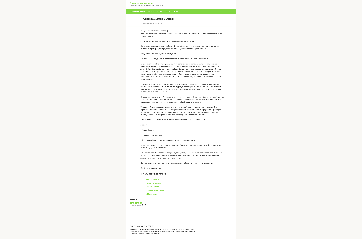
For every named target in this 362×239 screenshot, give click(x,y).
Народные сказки (138, 11)
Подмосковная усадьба (155, 190)
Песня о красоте (152, 187)
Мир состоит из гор (153, 179)
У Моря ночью (151, 194)
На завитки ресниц (153, 183)
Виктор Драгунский (155, 23)
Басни (176, 11)
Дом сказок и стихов (141, 3)
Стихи (168, 11)
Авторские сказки (155, 11)
